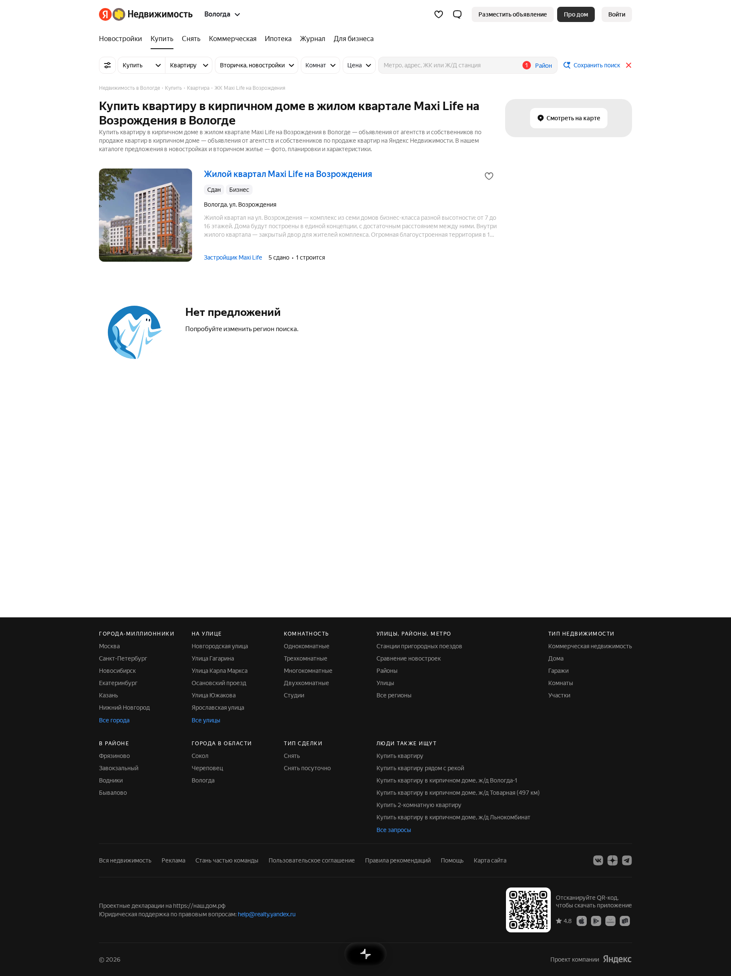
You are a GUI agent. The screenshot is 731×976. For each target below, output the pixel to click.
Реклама (173, 860)
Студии (294, 695)
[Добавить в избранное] (489, 176)
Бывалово (113, 792)
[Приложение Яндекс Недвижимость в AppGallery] (610, 920)
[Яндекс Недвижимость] (145, 14)
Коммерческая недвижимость (590, 646)
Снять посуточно (307, 768)
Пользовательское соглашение (312, 860)
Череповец (207, 768)
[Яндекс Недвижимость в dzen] (612, 860)
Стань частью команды (226, 860)
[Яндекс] (617, 959)
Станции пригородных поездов (419, 646)
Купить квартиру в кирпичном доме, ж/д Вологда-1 (446, 780)
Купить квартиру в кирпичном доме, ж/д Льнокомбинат (453, 817)
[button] (457, 14)
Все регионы (394, 695)
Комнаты (560, 683)
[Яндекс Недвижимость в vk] (598, 860)
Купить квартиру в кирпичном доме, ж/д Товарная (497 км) (458, 792)
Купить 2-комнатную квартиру (419, 805)
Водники (111, 780)
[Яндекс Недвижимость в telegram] (627, 860)
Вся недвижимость (125, 860)
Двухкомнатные (306, 683)
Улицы (385, 683)
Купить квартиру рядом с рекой (420, 768)
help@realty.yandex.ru (267, 914)
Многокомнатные (308, 670)
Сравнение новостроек (408, 658)
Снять (292, 755)
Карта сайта (490, 860)
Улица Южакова (214, 695)
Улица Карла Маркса (219, 670)
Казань (108, 695)
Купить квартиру (399, 755)
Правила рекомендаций (398, 860)
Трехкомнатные (305, 658)
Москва (109, 646)
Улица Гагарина (213, 658)
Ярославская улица (218, 707)
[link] (617, 14)
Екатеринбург (118, 683)
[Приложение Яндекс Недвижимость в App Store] (582, 920)
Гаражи (558, 670)
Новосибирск (117, 670)
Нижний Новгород (124, 707)
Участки (559, 695)
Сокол (200, 755)
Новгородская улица (220, 646)
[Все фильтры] (107, 65)
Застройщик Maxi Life (233, 257)
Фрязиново (114, 755)
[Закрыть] (628, 65)
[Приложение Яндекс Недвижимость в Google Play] (596, 920)
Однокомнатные (307, 646)
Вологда (203, 780)
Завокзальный (118, 768)
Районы (387, 670)
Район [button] (543, 65)
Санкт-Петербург (123, 658)
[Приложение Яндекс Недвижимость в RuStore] (625, 920)
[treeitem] (122, 39)
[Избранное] (438, 14)
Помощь (452, 860)
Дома (555, 658)
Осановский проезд (219, 683)
